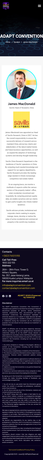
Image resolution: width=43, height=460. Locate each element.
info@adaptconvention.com (16, 285)
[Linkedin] (10, 296)
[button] (39, 5)
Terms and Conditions (16, 450)
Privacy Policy (29, 450)
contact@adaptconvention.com (18, 288)
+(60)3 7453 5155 (11, 255)
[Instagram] (7, 296)
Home (8, 42)
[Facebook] (3, 296)
